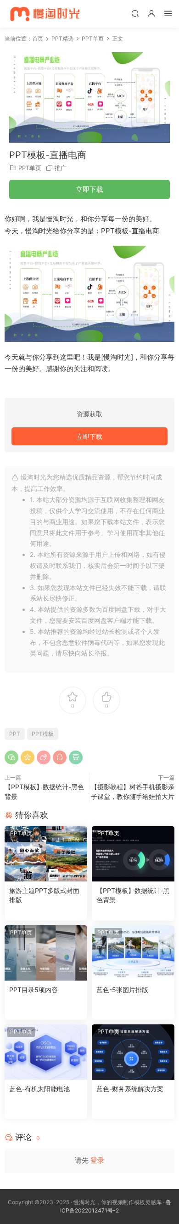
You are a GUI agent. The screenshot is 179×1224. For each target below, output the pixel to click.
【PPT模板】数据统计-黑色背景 (132, 895)
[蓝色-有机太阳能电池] (46, 1052)
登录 (97, 1160)
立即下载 (89, 189)
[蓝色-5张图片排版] (133, 953)
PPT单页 (29, 167)
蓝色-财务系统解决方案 (129, 1089)
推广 (61, 167)
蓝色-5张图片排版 (122, 989)
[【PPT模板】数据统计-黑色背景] (133, 853)
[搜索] (135, 13)
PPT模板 (43, 733)
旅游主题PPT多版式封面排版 (44, 895)
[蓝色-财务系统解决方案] (133, 1052)
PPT (14, 733)
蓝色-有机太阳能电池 (39, 1089)
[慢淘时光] (63, 14)
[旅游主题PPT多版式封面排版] (46, 853)
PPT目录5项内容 (33, 989)
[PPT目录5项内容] (46, 953)
